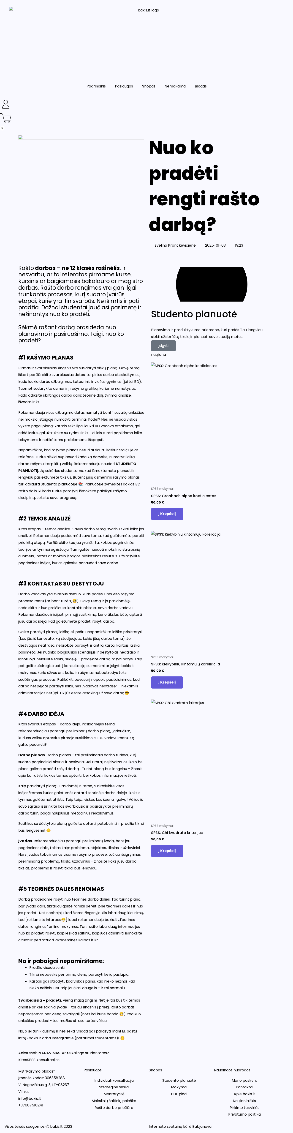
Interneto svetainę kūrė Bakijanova (180, 1126)
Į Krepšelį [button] (167, 513)
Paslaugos (124, 86)
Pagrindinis (96, 86)
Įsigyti (163, 345)
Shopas (148, 86)
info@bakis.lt (29, 1098)
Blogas (201, 86)
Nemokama (175, 86)
